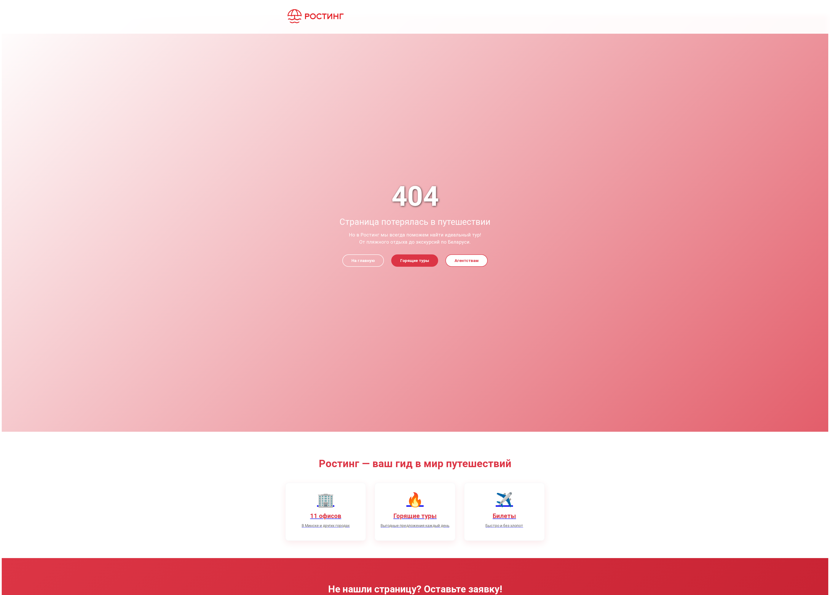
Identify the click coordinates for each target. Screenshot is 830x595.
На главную (363, 260)
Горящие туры (414, 260)
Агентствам (467, 260)
